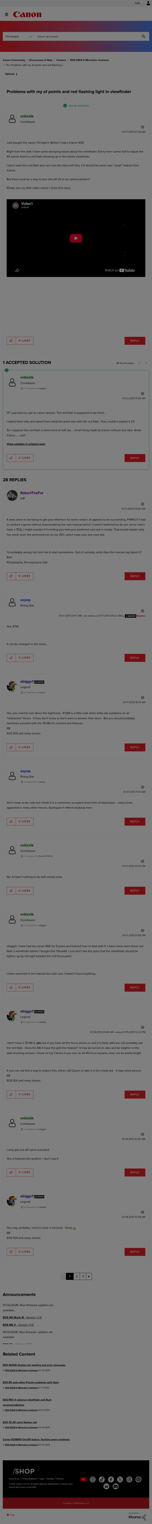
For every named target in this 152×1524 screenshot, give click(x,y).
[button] (127, 732)
